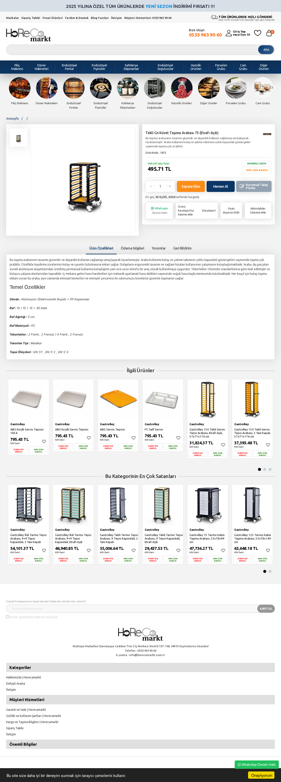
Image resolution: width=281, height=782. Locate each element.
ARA (266, 49)
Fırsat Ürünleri (53, 17)
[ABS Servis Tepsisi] (118, 399)
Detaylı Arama (15, 683)
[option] (19, 91)
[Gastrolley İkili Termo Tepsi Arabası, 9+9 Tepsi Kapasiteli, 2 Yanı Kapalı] (28, 505)
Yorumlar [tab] (159, 248)
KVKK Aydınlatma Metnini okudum (34, 617)
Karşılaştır (209, 210)
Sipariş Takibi (30, 17)
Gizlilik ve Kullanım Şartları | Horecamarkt (33, 716)
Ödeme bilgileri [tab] (132, 248)
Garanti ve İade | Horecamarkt (26, 709)
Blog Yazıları (100, 17)
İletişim (116, 17)
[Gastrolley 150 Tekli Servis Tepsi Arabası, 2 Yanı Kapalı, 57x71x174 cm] (252, 399)
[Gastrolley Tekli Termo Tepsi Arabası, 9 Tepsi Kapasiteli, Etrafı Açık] (162, 505)
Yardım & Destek (76, 17)
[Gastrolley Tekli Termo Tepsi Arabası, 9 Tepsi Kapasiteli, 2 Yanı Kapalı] (118, 505)
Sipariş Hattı (160, 210)
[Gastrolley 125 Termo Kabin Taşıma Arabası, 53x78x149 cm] (252, 505)
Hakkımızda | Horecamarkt (23, 677)
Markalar (12, 17)
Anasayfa (12, 118)
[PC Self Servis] (162, 399)
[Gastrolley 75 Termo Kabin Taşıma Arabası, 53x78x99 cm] (207, 505)
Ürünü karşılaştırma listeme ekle (186, 210)
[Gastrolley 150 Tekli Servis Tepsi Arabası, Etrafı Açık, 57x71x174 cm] (207, 399)
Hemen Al (220, 186)
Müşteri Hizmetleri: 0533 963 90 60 (147, 17)
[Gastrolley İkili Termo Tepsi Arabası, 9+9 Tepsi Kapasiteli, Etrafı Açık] (73, 505)
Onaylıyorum (261, 775)
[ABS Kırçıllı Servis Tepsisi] (73, 399)
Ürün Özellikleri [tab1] (101, 248)
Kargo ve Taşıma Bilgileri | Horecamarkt (32, 722)
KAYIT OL (266, 608)
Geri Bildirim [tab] (182, 248)
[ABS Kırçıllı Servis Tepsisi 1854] (28, 399)
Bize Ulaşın (205, 32)
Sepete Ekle (191, 186)
